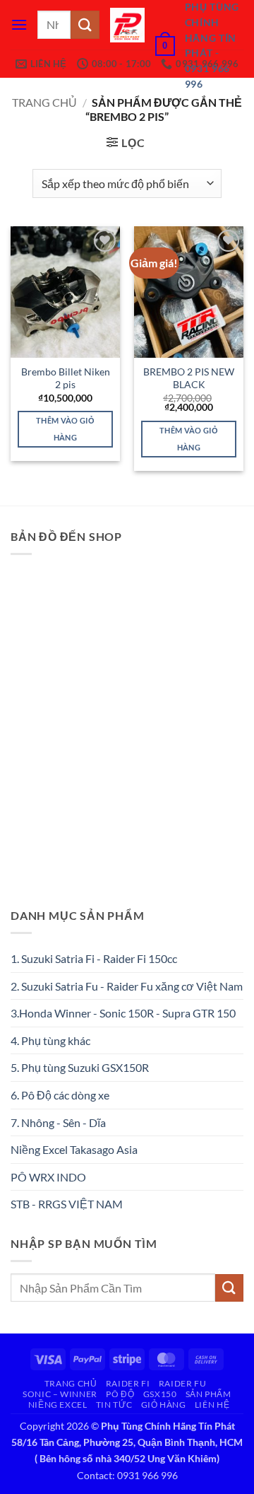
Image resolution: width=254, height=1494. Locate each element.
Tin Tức (114, 1404)
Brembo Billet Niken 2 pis (65, 378)
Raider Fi (128, 1383)
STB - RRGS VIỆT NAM (67, 1203)
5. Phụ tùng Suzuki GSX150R (80, 1067)
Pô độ (120, 1394)
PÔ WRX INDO (48, 1177)
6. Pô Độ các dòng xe (60, 1095)
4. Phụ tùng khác (50, 1040)
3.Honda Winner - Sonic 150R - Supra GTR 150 (123, 1013)
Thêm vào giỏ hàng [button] (65, 429)
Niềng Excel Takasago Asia (74, 1149)
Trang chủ (44, 102)
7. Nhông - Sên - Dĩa (58, 1122)
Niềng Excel (57, 1404)
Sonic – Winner (60, 1394)
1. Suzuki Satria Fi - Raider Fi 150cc (94, 958)
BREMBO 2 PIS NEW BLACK (188, 378)
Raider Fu (183, 1383)
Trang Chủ (70, 1383)
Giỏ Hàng (163, 1404)
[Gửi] (85, 24)
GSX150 (160, 1394)
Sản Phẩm (208, 1394)
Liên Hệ (212, 1404)
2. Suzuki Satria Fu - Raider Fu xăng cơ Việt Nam (127, 986)
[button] (19, 24)
